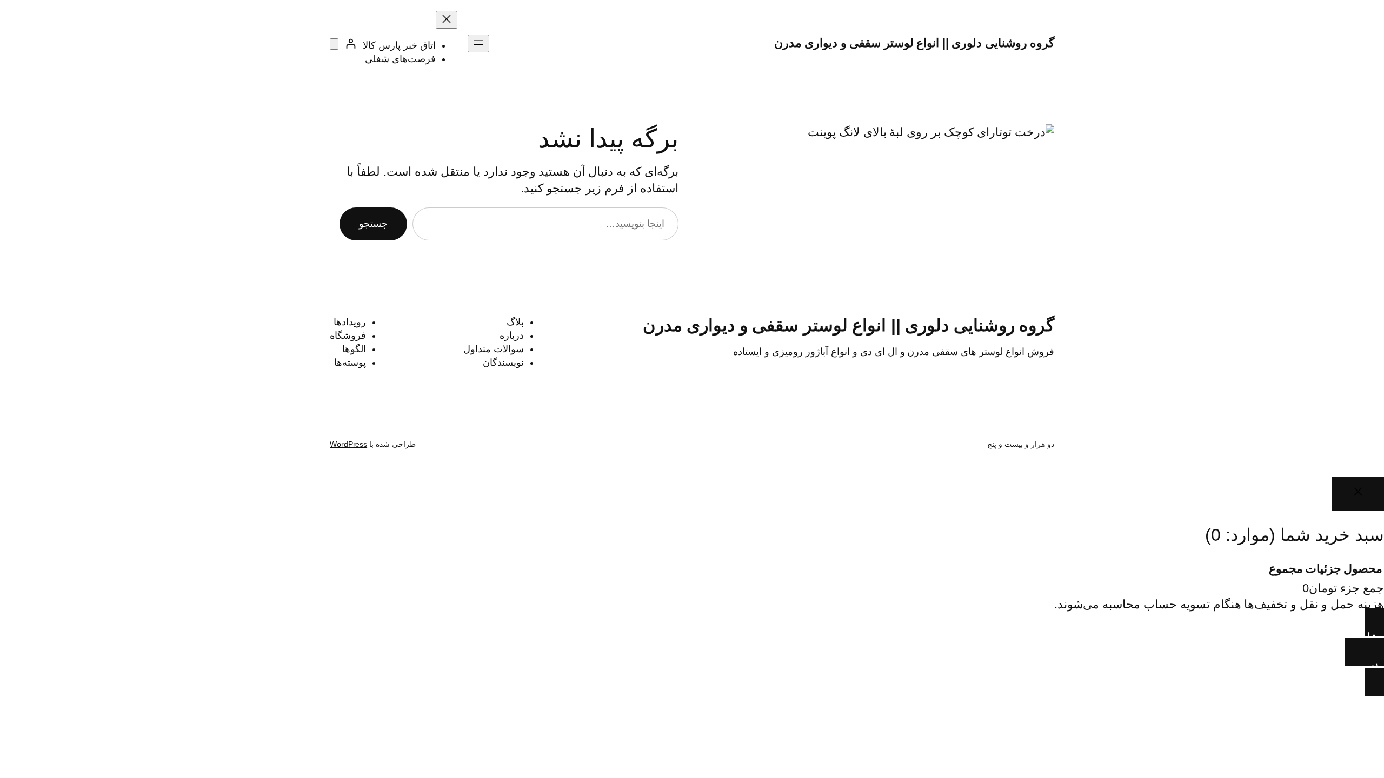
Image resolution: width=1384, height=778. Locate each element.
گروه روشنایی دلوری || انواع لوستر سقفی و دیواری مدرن (914, 43)
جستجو (373, 223)
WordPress (348, 444)
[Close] (1358, 494)
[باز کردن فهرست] (478, 43)
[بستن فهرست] (446, 20)
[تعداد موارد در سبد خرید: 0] (334, 44)
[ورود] (350, 43)
